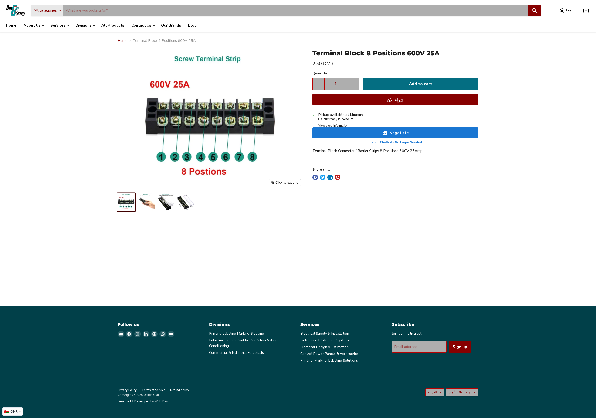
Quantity (319, 73)
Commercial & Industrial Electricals (236, 352)
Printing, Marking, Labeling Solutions (329, 360)
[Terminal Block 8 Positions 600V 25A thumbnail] (126, 202)
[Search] (534, 10)
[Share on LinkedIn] (330, 177)
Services (58, 25)
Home (11, 25)
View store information (333, 125)
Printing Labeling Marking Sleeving (236, 333)
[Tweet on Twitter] (322, 177)
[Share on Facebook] (315, 177)
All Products (112, 25)
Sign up (460, 347)
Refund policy (179, 390)
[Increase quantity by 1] (353, 84)
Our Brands (171, 25)
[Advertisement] (257, 262)
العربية (432, 392)
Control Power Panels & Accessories (329, 353)
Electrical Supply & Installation (324, 333)
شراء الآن (395, 100)
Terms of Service (153, 390)
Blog (192, 25)
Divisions (83, 25)
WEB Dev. (161, 401)
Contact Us (141, 25)
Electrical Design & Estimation (324, 347)
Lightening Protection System (324, 340)
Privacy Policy (127, 390)
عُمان (459, 392)
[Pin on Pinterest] (337, 177)
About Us (32, 25)
